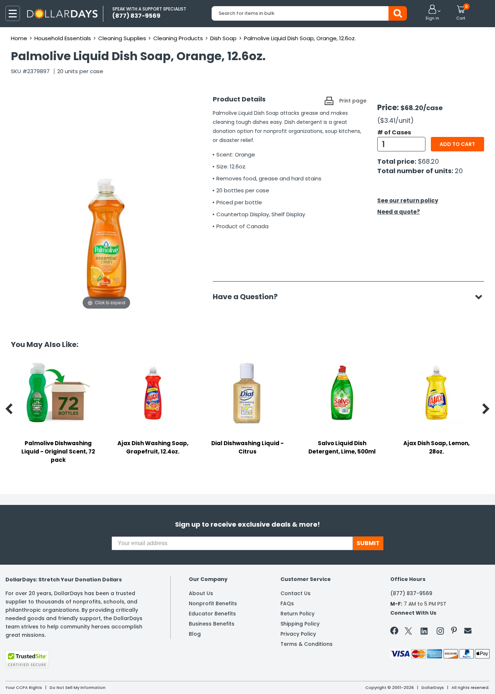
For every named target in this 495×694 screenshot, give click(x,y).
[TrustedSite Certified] (27, 659)
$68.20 (428, 161)
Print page (352, 100)
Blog (195, 633)
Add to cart (457, 144)
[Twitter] (408, 632)
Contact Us (295, 593)
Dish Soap (223, 38)
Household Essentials (62, 38)
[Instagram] (440, 632)
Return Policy (297, 613)
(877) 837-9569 (411, 593)
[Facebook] (395, 632)
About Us (201, 593)
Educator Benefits (212, 613)
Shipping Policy (300, 623)
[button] (432, 13)
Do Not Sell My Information (77, 687)
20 (459, 170)
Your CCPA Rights (23, 687)
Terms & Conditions (306, 644)
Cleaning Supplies (122, 38)
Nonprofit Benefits (213, 603)
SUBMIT (368, 543)
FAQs (287, 603)
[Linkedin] (424, 630)
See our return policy (407, 200)
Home (19, 38)
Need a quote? (398, 212)
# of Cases (394, 133)
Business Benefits (211, 623)
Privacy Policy (298, 633)
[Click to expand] (106, 238)
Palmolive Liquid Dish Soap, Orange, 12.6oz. (300, 38)
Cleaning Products (178, 38)
